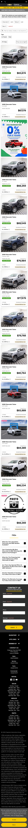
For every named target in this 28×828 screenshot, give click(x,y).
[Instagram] (14, 679)
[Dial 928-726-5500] (5, 1)
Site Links (13, 639)
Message (8, 618)
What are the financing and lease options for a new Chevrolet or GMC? (11, 559)
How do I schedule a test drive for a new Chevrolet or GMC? (12, 573)
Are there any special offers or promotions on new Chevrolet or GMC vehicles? (12, 566)
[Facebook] (11, 679)
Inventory (13, 635)
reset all (10, 26)
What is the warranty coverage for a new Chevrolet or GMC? (12, 579)
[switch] (26, 1)
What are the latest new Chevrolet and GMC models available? (11, 543)
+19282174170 (14, 668)
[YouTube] (16, 679)
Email (7, 601)
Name (7, 593)
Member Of (13, 643)
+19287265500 (14, 658)
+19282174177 (14, 673)
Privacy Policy (20, 815)
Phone (4, 610)
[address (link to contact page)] (1, 1)
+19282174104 (14, 663)
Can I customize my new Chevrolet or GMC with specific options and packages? (12, 551)
